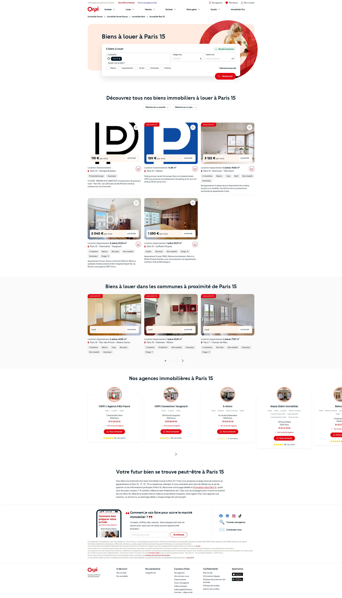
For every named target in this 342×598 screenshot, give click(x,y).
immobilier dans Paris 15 (204, 487)
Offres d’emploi (180, 586)
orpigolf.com (150, 573)
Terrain (142, 68)
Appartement (127, 68)
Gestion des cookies (211, 589)
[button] (119, 59)
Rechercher (227, 76)
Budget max (177, 55)
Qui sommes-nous (181, 576)
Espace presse (180, 579)
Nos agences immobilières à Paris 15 (171, 378)
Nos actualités (122, 576)
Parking (167, 68)
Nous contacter (115, 432)
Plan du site (207, 573)
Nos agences (179, 573)
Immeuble (154, 68)
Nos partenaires (152, 569)
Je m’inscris (178, 534)
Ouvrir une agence (181, 583)
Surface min (210, 55)
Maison (113, 68)
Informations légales (211, 576)
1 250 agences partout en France (101, 3)
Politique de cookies (211, 586)
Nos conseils (121, 573)
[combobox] (122, 58)
